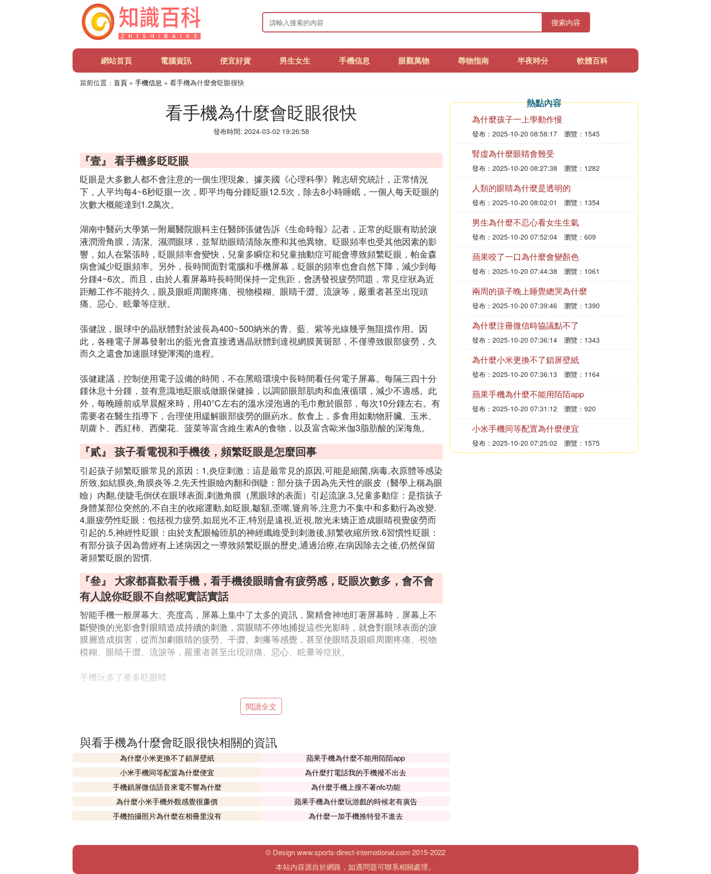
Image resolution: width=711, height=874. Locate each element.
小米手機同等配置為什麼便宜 (167, 772)
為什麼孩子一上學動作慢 (517, 119)
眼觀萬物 (414, 60)
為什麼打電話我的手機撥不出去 (355, 772)
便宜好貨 (235, 60)
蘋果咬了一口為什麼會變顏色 (525, 256)
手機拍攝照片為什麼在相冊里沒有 (167, 816)
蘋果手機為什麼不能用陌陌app (355, 758)
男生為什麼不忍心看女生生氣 (525, 222)
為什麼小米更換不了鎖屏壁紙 (167, 758)
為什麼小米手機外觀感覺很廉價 (167, 801)
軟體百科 (592, 60)
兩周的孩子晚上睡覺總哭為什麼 (529, 291)
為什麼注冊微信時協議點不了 (525, 325)
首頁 (120, 82)
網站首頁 (116, 60)
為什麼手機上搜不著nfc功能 (355, 787)
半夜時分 (533, 60)
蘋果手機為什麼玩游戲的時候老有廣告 (355, 801)
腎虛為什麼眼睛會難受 (513, 153)
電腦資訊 (176, 60)
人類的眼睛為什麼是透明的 (521, 187)
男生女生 (295, 60)
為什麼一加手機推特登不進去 (356, 816)
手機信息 (354, 60)
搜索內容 (565, 22)
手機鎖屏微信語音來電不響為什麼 (167, 787)
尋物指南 (473, 60)
